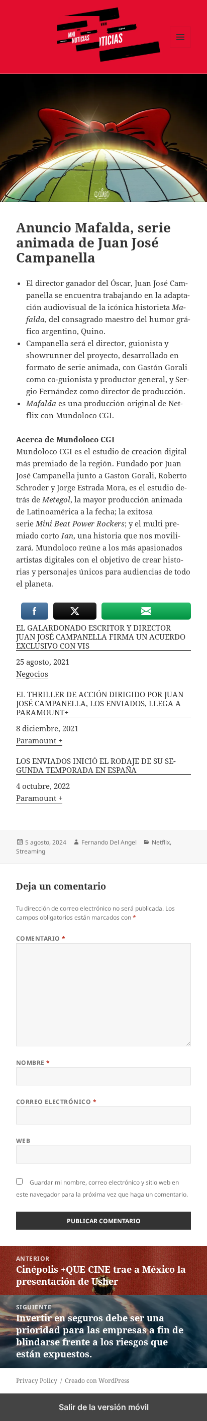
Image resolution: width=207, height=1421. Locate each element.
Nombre (33, 1062)
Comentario (41, 938)
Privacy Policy (36, 1380)
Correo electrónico (56, 1101)
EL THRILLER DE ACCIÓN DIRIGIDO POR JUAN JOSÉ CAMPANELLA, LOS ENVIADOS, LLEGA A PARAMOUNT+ (99, 703)
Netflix (161, 842)
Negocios (32, 674)
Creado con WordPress (97, 1380)
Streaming (30, 851)
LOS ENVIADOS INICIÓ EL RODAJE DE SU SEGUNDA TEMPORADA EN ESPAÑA (96, 765)
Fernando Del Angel (109, 842)
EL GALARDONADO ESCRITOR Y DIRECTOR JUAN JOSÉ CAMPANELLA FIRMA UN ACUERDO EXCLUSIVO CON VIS (100, 637)
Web (23, 1140)
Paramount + (39, 740)
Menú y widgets (180, 47)
